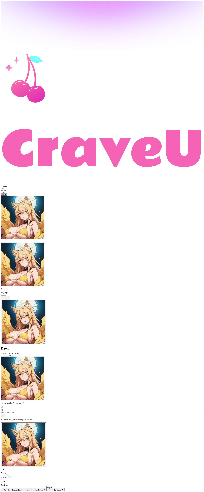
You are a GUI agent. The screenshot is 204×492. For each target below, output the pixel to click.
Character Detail (17, 490)
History (28, 490)
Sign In (4, 194)
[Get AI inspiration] (2, 410)
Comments (57, 490)
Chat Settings (39, 490)
